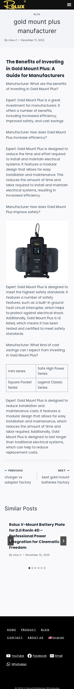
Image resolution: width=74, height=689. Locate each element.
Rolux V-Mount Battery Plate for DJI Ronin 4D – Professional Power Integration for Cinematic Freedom (37, 536)
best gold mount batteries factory (55, 477)
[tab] (29, 568)
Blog (37, 14)
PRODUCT (28, 630)
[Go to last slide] (11, 541)
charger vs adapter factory (18, 477)
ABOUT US (35, 637)
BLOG (45, 630)
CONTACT (15, 637)
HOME (11, 630)
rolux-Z (12, 40)
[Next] (63, 541)
